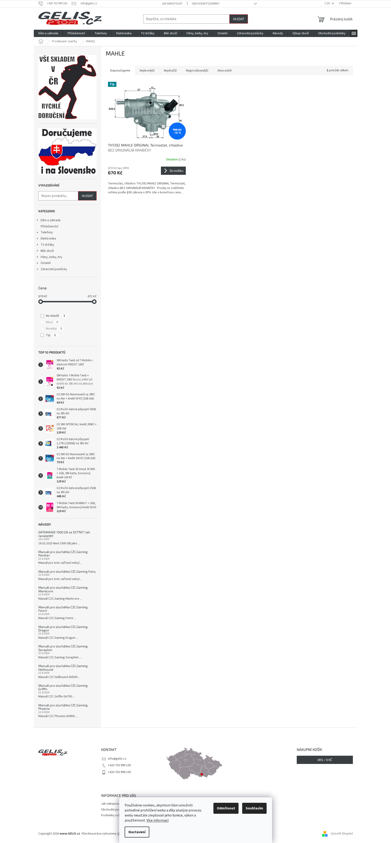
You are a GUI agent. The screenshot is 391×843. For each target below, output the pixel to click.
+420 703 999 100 (119, 765)
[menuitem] (48, 33)
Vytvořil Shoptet (342, 833)
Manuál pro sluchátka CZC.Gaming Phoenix (63, 706)
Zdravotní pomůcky (54, 269)
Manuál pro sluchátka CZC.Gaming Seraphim (63, 648)
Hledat (238, 19)
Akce (52, 322)
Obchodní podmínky (206, 4)
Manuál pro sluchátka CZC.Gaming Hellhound (63, 667)
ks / (325, 760)
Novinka (54, 328)
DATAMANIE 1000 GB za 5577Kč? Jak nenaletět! (64, 533)
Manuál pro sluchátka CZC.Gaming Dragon (63, 628)
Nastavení (137, 832)
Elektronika (48, 238)
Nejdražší (170, 70)
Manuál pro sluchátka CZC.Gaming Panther (63, 553)
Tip (51, 335)
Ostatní (46, 263)
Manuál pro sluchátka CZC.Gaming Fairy (67, 571)
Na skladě (55, 316)
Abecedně (225, 70)
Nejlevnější (147, 70)
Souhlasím (254, 808)
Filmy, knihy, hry (51, 257)
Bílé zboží (47, 251)
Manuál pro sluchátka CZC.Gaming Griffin (63, 687)
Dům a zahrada (50, 220)
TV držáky (47, 244)
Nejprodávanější (197, 70)
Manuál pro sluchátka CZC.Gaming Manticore (63, 589)
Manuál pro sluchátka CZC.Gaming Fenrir (63, 608)
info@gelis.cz (117, 758)
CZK (328, 3)
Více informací (157, 820)
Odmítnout (226, 808)
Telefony (47, 232)
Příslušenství (49, 226)
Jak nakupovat (172, 4)
